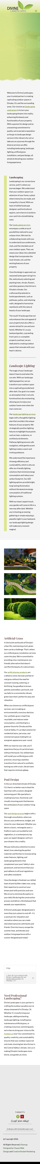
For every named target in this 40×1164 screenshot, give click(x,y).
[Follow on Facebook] (18, 1116)
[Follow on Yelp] (22, 1116)
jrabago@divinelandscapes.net (20, 1129)
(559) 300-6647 (20, 1120)
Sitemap (24, 1144)
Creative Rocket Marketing (24, 1151)
